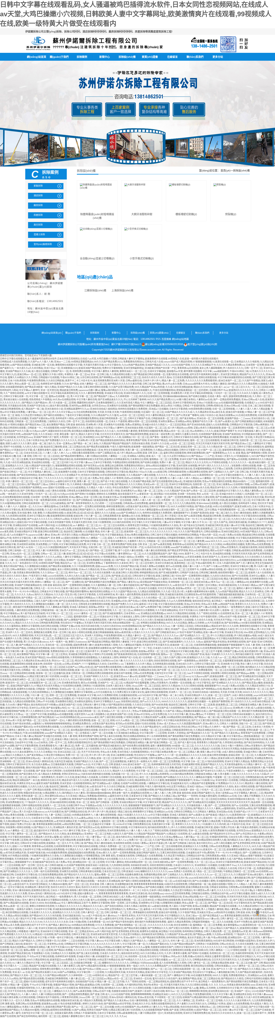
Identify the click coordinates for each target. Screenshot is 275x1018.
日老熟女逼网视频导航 (245, 468)
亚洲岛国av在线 (224, 811)
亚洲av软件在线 (169, 560)
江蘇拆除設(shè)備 (95, 290)
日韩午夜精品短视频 (31, 805)
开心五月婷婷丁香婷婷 (135, 399)
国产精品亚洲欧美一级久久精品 (40, 387)
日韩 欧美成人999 (118, 764)
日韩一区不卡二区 (253, 368)
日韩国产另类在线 (189, 572)
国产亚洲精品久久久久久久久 (226, 683)
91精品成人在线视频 (209, 748)
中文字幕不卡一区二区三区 (38, 468)
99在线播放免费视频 (56, 852)
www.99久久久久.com (216, 541)
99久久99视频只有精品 (182, 506)
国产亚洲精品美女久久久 (110, 399)
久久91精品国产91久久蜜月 (105, 415)
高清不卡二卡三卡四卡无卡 (78, 380)
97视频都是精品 (109, 557)
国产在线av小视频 (137, 601)
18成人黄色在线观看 (55, 491)
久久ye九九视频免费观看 (178, 601)
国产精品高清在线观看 (51, 620)
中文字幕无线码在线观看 (253, 516)
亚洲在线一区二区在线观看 (210, 418)
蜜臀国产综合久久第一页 (204, 421)
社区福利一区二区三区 (152, 412)
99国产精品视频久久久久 (72, 428)
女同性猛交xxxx (25, 437)
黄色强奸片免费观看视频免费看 (29, 607)
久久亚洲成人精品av (248, 585)
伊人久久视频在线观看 (182, 827)
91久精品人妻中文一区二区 (136, 635)
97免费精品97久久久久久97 (230, 783)
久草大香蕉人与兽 (227, 774)
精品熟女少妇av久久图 (140, 472)
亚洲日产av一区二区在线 (71, 550)
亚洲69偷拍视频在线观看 (62, 802)
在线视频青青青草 (72, 771)
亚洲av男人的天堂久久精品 (64, 535)
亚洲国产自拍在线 (154, 679)
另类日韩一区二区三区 (99, 547)
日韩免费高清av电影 (44, 528)
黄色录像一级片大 (69, 434)
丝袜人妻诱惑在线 (12, 849)
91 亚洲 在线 (32, 730)
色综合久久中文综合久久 (43, 541)
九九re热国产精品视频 (133, 365)
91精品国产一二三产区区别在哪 (119, 727)
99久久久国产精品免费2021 (108, 361)
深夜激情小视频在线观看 (243, 465)
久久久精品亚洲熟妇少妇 (257, 686)
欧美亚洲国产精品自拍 (90, 368)
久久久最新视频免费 (263, 519)
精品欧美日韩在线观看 (253, 535)
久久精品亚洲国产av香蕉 (153, 717)
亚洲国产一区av (74, 560)
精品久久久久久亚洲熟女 (251, 591)
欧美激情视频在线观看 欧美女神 (66, 516)
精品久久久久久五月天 (197, 462)
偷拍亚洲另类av (202, 582)
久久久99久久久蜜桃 (247, 393)
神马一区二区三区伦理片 (141, 563)
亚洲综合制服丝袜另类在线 (178, 468)
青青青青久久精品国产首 (209, 742)
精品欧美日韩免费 (69, 390)
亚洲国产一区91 (56, 720)
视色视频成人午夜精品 (40, 399)
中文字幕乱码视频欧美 (201, 393)
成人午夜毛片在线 (81, 698)
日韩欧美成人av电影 (183, 799)
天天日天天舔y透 (219, 500)
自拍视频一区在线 (52, 664)
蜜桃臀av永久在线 (200, 487)
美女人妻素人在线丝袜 (198, 679)
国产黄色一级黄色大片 (161, 437)
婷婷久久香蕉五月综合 (186, 434)
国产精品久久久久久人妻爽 (206, 808)
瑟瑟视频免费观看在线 (240, 396)
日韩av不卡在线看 (45, 701)
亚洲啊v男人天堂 (94, 424)
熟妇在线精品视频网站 (134, 736)
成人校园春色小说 (100, 714)
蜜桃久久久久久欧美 (105, 513)
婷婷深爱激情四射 (196, 453)
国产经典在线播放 (197, 396)
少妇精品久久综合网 (226, 868)
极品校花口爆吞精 (53, 446)
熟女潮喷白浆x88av (55, 796)
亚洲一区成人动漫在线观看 (24, 878)
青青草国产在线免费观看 (253, 733)
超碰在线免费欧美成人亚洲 (89, 450)
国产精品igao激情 (245, 673)
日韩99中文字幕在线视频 (32, 843)
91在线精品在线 (64, 525)
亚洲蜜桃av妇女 (119, 601)
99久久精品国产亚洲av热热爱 (149, 387)
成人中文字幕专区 (202, 683)
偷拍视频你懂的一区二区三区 (232, 572)
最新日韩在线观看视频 (175, 453)
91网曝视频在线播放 (135, 821)
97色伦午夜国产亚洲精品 (235, 528)
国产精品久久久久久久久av (156, 626)
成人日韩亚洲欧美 (54, 865)
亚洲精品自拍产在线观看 (25, 525)
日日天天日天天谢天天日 (112, 434)
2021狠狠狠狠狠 (101, 878)
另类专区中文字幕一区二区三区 (170, 673)
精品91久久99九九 (203, 387)
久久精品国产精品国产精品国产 (115, 443)
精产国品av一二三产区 (202, 456)
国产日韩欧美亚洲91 (165, 632)
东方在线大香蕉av (40, 764)
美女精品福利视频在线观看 (84, 730)
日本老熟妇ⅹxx (132, 613)
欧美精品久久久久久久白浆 (192, 755)
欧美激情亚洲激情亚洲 (100, 648)
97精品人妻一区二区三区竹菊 (260, 412)
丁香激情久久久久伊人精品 (137, 664)
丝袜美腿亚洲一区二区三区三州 (45, 683)
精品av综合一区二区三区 (176, 431)
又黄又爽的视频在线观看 (95, 387)
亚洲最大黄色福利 (208, 796)
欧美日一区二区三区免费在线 (148, 849)
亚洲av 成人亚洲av (166, 723)
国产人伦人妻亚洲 (245, 563)
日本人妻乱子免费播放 (249, 796)
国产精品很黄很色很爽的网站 (110, 440)
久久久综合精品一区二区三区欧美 (158, 597)
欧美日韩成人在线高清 (86, 777)
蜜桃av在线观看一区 (59, 396)
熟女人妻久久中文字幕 (251, 664)
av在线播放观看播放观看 (231, 402)
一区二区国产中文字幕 (35, 714)
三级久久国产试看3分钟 (46, 601)
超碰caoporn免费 (104, 566)
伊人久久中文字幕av (62, 412)
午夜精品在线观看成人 (89, 821)
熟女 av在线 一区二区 (207, 494)
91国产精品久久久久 (41, 827)
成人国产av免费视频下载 (148, 607)
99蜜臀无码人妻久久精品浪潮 (195, 698)
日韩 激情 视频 (124, 708)
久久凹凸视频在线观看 (192, 686)
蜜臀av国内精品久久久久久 (114, 390)
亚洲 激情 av (57, 538)
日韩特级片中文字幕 (149, 878)
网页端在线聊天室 (244, 654)
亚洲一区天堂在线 (50, 390)
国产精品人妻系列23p (128, 582)
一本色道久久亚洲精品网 (107, 881)
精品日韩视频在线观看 (14, 428)
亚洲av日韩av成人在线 (252, 399)
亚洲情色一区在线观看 (180, 683)
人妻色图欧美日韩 (241, 878)
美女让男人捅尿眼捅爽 (210, 368)
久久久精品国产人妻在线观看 (140, 475)
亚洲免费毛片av (129, 491)
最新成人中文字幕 (148, 604)
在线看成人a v (252, 402)
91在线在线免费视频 (246, 415)
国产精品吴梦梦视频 (177, 550)
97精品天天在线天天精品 (46, 686)
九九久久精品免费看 (205, 868)
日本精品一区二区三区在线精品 (155, 730)
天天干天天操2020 (188, 610)
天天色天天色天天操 (253, 497)
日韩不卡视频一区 (255, 670)
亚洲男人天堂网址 (94, 635)
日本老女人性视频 (261, 727)
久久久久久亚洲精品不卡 (203, 365)
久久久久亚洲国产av (74, 767)
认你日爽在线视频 (89, 377)
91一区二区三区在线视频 (111, 525)
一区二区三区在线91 (44, 481)
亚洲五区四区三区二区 (69, 752)
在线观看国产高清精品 (30, 487)
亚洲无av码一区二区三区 (155, 484)
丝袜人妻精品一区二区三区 (93, 384)
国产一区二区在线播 (102, 733)
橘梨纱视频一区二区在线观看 (142, 421)
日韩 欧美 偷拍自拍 (75, 424)
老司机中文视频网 (90, 475)
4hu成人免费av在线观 (230, 535)
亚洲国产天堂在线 (36, 405)
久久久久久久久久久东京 (115, 805)
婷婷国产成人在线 (129, 657)
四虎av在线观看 (132, 478)
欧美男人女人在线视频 (259, 572)
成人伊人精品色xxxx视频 (180, 428)
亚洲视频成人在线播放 (206, 865)
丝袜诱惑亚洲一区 (66, 500)
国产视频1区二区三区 (208, 547)
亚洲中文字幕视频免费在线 (229, 862)
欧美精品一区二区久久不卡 (59, 843)
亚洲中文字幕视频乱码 (184, 402)
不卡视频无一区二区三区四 (217, 714)
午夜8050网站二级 (239, 371)
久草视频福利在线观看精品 (83, 657)
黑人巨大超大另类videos (36, 642)
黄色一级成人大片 (104, 790)
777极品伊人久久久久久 (37, 802)
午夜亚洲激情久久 (117, 541)
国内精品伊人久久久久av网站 (47, 557)
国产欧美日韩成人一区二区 (13, 472)
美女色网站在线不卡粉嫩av (44, 704)
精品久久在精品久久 (16, 755)
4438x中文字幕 (106, 484)
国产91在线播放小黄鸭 (203, 881)
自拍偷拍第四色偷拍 (179, 440)
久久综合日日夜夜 (141, 704)
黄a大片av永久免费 (172, 384)
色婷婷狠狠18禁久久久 (144, 837)
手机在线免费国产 (121, 487)
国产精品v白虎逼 (203, 506)
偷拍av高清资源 (122, 632)
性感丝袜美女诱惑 (141, 443)
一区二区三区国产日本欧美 (133, 638)
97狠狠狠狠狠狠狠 (202, 361)
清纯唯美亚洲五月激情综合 (150, 519)
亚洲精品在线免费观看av (153, 613)
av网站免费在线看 (71, 824)
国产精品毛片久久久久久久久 (78, 874)
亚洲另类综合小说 (54, 409)
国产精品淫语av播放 (252, 683)
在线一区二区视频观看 (158, 393)
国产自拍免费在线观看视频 (107, 667)
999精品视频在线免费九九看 (212, 840)
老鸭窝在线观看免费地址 (171, 557)
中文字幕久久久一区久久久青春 (158, 767)
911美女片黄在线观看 (57, 405)
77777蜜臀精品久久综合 (94, 664)
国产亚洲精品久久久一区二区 (194, 635)
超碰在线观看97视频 (74, 538)
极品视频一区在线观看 (23, 771)
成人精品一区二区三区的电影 (185, 859)
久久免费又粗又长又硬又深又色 (128, 692)
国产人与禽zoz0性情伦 (217, 566)
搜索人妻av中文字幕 (210, 752)
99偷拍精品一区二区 (161, 881)
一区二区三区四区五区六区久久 (68, 635)
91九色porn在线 (65, 494)
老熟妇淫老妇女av (71, 774)
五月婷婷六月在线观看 (110, 777)
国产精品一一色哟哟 (188, 796)
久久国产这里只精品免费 (121, 387)
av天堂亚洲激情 (193, 557)
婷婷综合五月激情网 (107, 494)
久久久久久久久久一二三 (131, 859)
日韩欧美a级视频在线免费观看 (247, 550)
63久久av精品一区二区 (127, 720)
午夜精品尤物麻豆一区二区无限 (239, 871)
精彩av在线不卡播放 (220, 550)
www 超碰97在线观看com (56, 487)
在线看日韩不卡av (219, 390)
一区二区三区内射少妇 (62, 462)
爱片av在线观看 (174, 566)
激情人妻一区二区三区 (88, 481)
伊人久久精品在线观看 (221, 635)
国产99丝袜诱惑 (160, 704)
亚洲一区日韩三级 (100, 374)
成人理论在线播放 (40, 371)
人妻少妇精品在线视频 (96, 456)
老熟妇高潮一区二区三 (258, 730)
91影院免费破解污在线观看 (97, 560)
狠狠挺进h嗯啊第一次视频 (240, 818)
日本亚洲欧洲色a (161, 862)
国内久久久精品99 (43, 594)
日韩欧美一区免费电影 (47, 689)
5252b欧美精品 (77, 487)
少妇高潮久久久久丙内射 (213, 824)
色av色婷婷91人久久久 (201, 431)
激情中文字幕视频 (30, 626)
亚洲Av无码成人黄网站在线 (39, 761)
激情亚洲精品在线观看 (121, 849)
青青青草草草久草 (79, 648)
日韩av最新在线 (134, 380)
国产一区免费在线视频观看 (91, 506)
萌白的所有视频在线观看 (87, 660)
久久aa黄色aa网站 (83, 818)
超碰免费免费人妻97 (83, 645)
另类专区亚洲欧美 (63, 761)
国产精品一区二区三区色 (98, 576)
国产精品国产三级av (104, 396)
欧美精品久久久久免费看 (195, 846)
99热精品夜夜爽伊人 (82, 815)
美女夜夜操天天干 (127, 494)
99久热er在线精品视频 (64, 399)
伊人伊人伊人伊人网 (99, 755)
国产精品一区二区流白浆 (167, 446)
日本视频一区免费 (255, 365)
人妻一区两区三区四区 (182, 626)
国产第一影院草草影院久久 (80, 503)
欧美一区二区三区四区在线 (209, 579)
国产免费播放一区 (262, 808)
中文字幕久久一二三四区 (60, 616)
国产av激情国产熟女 (74, 620)
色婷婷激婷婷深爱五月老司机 (88, 459)
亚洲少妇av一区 (52, 368)
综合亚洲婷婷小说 (131, 528)
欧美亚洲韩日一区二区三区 (25, 679)
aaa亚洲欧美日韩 (65, 808)
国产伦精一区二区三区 (168, 670)
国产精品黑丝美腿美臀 (97, 446)
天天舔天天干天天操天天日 (83, 519)
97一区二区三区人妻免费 (153, 478)
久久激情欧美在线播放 (36, 566)
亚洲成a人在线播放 (158, 409)
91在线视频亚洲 (226, 613)
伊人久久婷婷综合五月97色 (39, 711)
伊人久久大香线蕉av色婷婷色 (154, 774)
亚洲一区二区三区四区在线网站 (210, 799)
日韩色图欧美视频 (177, 472)
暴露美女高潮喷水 (244, 758)
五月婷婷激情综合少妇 (261, 579)
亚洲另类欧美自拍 (227, 585)
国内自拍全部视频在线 (150, 396)
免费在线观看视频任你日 (80, 742)
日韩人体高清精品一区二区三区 (38, 739)
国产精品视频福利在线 (166, 790)
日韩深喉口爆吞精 (208, 572)
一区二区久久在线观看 (234, 730)
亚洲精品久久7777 (257, 522)
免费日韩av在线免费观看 (257, 544)
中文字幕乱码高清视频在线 (64, 393)
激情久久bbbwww (77, 642)
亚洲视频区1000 (91, 437)
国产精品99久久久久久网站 (128, 484)
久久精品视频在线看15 (121, 374)
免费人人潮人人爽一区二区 (146, 500)
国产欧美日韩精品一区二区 (93, 541)
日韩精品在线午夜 (195, 855)
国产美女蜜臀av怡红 (56, 708)
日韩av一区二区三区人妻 (53, 553)
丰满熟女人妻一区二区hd (76, 374)
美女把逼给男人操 (253, 651)
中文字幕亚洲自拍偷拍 (19, 837)
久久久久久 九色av (166, 475)
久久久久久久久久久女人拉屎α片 (253, 774)
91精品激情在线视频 (197, 472)
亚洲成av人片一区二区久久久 (116, 711)
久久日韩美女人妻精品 (204, 811)
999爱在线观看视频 (251, 623)
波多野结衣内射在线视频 (214, 739)
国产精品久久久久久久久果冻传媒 (124, 384)
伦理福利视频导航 (178, 830)
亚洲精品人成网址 (136, 456)
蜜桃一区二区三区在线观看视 (204, 440)
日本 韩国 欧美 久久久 (184, 579)
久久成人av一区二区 (221, 657)
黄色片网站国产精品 (13, 566)
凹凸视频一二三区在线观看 (108, 503)
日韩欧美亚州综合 (91, 557)
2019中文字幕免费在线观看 (92, 739)
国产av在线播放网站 (117, 739)
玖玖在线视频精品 (58, 579)
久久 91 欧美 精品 (236, 453)
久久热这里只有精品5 (31, 415)
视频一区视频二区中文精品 (203, 509)
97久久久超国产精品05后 (123, 591)
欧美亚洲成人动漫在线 (65, 711)
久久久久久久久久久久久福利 (138, 660)
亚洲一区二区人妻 (244, 613)
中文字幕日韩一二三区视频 (153, 733)
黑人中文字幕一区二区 (81, 396)
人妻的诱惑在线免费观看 (27, 610)
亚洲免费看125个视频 (47, 544)
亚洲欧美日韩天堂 (229, 440)
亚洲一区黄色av (64, 443)
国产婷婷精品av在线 (109, 377)
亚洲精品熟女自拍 (147, 670)
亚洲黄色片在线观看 (117, 405)
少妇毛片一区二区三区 (224, 393)
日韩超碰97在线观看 (49, 377)
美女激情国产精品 (56, 424)
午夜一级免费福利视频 (45, 500)
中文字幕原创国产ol (154, 808)
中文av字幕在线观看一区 (83, 679)
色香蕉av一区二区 (123, 790)
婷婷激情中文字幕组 (143, 811)
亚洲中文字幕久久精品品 (237, 761)
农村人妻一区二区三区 (112, 531)
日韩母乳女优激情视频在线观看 (82, 491)
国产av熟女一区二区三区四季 (201, 491)
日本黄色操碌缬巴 (106, 402)
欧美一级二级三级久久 (44, 443)
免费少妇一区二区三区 (77, 755)
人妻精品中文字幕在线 (158, 783)
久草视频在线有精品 (233, 742)
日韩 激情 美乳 (108, 855)
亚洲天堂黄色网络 (116, 830)
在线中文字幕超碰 (157, 371)
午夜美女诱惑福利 (249, 827)
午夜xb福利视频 (203, 563)
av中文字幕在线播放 (158, 815)
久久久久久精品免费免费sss (231, 365)
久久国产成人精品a (172, 711)
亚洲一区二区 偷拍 (10, 415)
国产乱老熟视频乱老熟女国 (246, 843)
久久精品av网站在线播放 (165, 450)
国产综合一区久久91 (241, 648)
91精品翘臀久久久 (131, 667)
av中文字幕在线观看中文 (37, 393)
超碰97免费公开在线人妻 (22, 824)
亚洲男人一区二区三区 (180, 692)
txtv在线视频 (262, 871)
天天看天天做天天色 (10, 670)
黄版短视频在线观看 (248, 821)
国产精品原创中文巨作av (222, 834)
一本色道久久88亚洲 (13, 657)
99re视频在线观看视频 (57, 657)
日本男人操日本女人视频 (73, 588)
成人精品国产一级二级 (32, 409)
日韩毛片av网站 (61, 519)
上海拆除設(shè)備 (122, 290)
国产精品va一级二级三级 (206, 717)
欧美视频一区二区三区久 (136, 531)
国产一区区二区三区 (78, 884)
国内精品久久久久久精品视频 (242, 384)
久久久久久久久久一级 (240, 462)
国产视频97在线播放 (85, 494)
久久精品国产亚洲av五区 (63, 748)
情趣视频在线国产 (86, 402)
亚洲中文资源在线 (164, 563)
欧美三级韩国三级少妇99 (168, 576)
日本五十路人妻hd (24, 736)
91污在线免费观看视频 (85, 412)
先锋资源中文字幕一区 (163, 824)
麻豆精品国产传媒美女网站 (153, 582)
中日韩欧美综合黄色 (252, 434)
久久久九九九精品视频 (184, 503)
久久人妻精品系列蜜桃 (57, 607)
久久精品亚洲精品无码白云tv (207, 730)
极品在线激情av (227, 415)
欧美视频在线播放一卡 (199, 701)
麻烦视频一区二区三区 (210, 660)
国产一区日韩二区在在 (32, 865)
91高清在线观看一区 (223, 361)
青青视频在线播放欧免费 (150, 431)
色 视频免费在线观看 (80, 371)
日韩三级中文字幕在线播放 (163, 535)
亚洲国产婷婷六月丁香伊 (46, 437)
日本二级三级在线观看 (259, 405)
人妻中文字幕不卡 (116, 620)
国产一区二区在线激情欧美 (112, 761)
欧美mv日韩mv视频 (175, 758)
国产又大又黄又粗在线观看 (204, 720)
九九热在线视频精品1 (39, 692)
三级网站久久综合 (56, 421)
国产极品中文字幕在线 (21, 500)
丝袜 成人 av (219, 387)
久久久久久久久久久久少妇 (163, 531)
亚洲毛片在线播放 (148, 588)
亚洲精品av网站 (183, 421)
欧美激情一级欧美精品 (142, 446)
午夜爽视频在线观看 (130, 412)
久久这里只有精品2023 (178, 456)
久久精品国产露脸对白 (21, 727)
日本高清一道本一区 (188, 790)
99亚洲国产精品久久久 (251, 531)
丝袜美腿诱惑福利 (15, 387)
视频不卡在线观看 (12, 446)
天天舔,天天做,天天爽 (108, 412)
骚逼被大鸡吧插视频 (254, 660)
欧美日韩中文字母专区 (17, 708)
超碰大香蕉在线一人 (16, 790)
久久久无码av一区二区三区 (54, 572)
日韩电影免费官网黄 (49, 623)
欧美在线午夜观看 (235, 412)
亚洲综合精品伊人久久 (135, 393)
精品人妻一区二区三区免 (150, 491)
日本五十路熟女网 (133, 748)
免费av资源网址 (133, 424)
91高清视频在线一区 (207, 475)
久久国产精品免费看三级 (165, 840)
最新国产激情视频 (221, 701)
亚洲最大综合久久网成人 (154, 424)
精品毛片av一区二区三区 (72, 563)
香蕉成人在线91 (94, 428)
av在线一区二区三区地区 (132, 415)
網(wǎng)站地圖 (180, 339)
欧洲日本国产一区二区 (230, 380)
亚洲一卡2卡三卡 (193, 519)
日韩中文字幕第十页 (189, 450)
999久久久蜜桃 (190, 748)
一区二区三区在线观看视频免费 (229, 670)
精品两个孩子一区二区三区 (188, 767)
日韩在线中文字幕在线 (117, 472)
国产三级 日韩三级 (239, 472)
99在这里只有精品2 (176, 786)
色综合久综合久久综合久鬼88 (157, 377)
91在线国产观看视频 (74, 865)
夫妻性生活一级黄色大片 (139, 761)
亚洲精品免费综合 (231, 516)
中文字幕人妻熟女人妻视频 (104, 371)
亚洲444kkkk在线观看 (207, 503)
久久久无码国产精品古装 (126, 566)
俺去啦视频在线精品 (100, 591)
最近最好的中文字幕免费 (46, 830)
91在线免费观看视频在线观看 (15, 497)
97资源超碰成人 (242, 456)
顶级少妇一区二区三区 (250, 723)
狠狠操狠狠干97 (181, 513)
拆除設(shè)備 (127, 56)
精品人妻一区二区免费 (173, 380)
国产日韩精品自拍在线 (75, 811)
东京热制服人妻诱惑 (127, 431)
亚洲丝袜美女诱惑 (134, 428)
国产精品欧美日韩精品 (99, 642)
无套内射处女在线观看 (177, 374)
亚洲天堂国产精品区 (157, 440)
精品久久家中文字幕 (89, 434)
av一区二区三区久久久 (238, 387)
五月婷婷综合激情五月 (62, 818)
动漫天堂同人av (260, 620)
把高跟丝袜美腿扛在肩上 (195, 711)
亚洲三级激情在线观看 (122, 755)
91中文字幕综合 (113, 365)
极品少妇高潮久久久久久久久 (219, 654)
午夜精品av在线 (93, 805)
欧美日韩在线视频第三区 (50, 531)
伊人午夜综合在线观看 (207, 560)
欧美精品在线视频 (140, 793)
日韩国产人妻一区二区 (246, 881)
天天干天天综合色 (90, 752)
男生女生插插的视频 (114, 450)
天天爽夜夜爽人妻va (25, 859)
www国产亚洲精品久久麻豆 (220, 629)
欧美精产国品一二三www (237, 418)
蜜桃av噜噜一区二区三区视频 (229, 667)
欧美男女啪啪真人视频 (152, 594)
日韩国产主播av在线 (69, 626)
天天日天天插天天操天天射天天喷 (213, 443)
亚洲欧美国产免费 (190, 528)
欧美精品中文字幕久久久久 (230, 491)
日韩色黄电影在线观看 (90, 871)
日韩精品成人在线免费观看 (13, 361)
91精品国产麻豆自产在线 (91, 535)
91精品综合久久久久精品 (83, 758)
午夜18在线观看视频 (33, 733)
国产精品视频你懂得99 (72, 456)
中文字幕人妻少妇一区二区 (190, 597)
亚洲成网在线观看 (40, 462)
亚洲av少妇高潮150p (207, 402)
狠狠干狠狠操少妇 (257, 855)
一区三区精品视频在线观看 (21, 673)
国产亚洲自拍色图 (196, 424)
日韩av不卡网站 (149, 528)
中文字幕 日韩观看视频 (99, 610)
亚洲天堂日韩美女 (230, 374)
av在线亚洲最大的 (182, 881)
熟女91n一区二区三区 (63, 660)
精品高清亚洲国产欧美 (260, 528)
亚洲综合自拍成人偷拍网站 (103, 409)
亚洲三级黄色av (224, 484)
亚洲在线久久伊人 (185, 664)
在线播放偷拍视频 (128, 695)
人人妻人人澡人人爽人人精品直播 (253, 409)
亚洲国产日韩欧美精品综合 (28, 585)
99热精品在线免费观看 (53, 849)
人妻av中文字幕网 (171, 522)
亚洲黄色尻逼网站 (83, 701)
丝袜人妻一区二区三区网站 (178, 808)
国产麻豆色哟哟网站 (27, 475)
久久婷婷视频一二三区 (126, 396)
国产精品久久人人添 (111, 437)
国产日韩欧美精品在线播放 (248, 421)
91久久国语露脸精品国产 (55, 547)
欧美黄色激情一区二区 (88, 840)
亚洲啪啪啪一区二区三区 (180, 582)
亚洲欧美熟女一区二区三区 (34, 881)
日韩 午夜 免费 (110, 670)
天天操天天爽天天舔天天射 (97, 623)
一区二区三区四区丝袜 (262, 387)
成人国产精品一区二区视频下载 (101, 550)
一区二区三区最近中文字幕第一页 (98, 824)
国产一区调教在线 (74, 582)
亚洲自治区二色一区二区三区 (220, 588)
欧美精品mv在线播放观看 (60, 714)
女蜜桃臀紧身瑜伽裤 (233, 660)
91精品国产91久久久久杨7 (139, 620)
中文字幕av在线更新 (104, 553)
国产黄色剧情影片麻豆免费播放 (144, 405)
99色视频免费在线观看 (199, 409)
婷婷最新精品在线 (149, 572)
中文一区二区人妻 (9, 645)
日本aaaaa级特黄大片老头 (196, 384)
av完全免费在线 (159, 714)
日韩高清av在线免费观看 (135, 503)
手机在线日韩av (189, 727)
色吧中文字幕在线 (21, 538)
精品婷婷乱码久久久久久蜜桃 (149, 780)
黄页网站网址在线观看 (32, 509)
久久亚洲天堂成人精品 (128, 402)
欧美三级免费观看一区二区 (160, 821)
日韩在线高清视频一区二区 (35, 503)
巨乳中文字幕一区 (247, 868)
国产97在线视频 (240, 576)
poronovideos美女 (154, 468)
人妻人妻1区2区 (66, 745)
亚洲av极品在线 (265, 468)
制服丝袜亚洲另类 (259, 739)
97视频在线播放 (16, 424)
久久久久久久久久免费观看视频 (201, 380)
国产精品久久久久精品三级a (102, 588)
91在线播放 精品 (91, 531)
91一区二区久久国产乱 (216, 522)
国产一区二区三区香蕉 (17, 459)
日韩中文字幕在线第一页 (15, 396)
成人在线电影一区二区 (150, 657)
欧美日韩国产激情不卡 (225, 431)
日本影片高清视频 (59, 497)
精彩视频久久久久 (132, 579)
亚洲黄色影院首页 (71, 683)
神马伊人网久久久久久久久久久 (214, 465)
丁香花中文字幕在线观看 (77, 415)
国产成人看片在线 (35, 698)
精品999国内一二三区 (244, 481)
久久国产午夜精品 (251, 380)
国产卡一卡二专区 (143, 648)
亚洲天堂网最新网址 (133, 368)
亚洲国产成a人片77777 (245, 811)
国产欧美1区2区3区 (121, 576)
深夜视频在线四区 (130, 701)
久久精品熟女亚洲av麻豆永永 (210, 412)
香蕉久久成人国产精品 (231, 859)
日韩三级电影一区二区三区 (21, 550)
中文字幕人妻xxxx (83, 462)
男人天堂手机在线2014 (75, 610)
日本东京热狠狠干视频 (59, 522)
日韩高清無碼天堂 (112, 516)
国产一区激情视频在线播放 (195, 576)
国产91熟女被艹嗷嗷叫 (187, 415)
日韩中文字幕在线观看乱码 (250, 446)
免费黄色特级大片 (59, 651)
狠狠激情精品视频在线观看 (68, 465)
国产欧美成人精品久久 (217, 815)
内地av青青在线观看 (13, 815)
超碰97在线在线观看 (145, 723)
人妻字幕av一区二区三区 (38, 412)
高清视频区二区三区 (131, 377)
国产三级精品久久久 (219, 472)
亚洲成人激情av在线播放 (152, 566)
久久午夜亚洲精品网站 (166, 610)
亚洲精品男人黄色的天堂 (65, 827)
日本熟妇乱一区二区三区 (257, 594)
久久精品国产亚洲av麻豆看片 (248, 874)
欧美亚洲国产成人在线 (70, 704)
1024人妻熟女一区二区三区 (87, 613)
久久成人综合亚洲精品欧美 (179, 387)
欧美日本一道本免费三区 (161, 434)
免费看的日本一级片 (65, 638)
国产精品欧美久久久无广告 (200, 733)
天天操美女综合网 (17, 405)
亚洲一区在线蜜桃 (126, 519)
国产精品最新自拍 (247, 720)
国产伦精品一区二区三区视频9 (36, 597)
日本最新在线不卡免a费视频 (200, 852)
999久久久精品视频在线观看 (181, 613)
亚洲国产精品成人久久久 (157, 365)
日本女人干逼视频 (118, 421)
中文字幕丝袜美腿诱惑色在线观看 (234, 377)
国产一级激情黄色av (216, 453)
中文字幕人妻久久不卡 (192, 522)
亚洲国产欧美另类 (36, 852)
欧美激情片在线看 (67, 472)
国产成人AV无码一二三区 (29, 547)
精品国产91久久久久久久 (252, 374)
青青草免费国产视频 (136, 440)
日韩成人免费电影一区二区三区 (38, 638)
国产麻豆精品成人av (48, 717)
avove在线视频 (55, 576)
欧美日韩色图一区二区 (89, 711)
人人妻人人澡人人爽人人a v (57, 453)
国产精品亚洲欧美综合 (110, 745)
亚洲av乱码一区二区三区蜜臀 (24, 553)
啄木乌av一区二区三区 (80, 572)
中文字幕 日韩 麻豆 (9, 843)
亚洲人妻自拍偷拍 (242, 513)
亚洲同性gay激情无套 (80, 405)
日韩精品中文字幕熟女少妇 (142, 739)
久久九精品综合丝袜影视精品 (18, 601)
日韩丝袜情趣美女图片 (151, 720)
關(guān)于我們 (59, 56)
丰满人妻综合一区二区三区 (19, 481)
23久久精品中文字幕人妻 (197, 500)
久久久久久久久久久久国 (207, 745)
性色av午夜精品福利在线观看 (217, 481)
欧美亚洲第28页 (243, 506)
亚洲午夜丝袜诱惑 (21, 723)
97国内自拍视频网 (214, 761)
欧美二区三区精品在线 (74, 446)
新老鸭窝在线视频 (236, 642)
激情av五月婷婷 (152, 560)
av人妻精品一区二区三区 (212, 478)
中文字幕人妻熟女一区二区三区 (22, 834)
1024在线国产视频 (180, 365)
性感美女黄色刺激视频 (28, 572)
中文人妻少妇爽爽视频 (47, 550)
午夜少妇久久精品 (187, 840)
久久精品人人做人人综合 (98, 487)
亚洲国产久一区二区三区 (110, 683)
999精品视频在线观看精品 (180, 717)
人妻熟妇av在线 (204, 399)
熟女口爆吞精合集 (24, 588)
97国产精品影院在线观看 (118, 704)
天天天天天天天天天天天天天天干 (233, 802)
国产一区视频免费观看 (179, 497)
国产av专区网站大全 (246, 834)
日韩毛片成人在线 (154, 361)
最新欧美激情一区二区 (160, 503)
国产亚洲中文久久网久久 (212, 771)
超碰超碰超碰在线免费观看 (81, 852)
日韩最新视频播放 (176, 538)
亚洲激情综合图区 (64, 701)
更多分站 (218, 56)
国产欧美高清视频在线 (125, 654)
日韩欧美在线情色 (100, 698)
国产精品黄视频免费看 (137, 434)
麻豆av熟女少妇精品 (171, 405)
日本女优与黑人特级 (109, 491)
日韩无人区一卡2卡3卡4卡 (47, 588)
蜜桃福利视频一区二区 (85, 616)
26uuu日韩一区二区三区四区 (146, 686)
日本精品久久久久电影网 (246, 361)
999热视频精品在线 (131, 626)
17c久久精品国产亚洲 (174, 491)
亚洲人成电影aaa (224, 793)
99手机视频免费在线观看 (112, 475)
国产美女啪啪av (188, 418)
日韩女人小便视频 (128, 670)
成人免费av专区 (96, 478)
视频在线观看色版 (207, 377)
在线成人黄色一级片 (217, 396)
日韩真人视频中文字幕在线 (199, 538)
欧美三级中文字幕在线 (257, 607)
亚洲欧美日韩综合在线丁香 (165, 689)
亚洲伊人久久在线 (160, 443)
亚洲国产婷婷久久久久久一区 (98, 676)
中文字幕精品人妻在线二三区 (42, 472)
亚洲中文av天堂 (37, 708)
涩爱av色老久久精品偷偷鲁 (207, 428)
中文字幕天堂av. (234, 478)
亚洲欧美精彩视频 (109, 468)
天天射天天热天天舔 (242, 553)
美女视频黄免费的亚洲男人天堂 (109, 380)
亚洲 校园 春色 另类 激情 (29, 513)
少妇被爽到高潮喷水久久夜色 (163, 525)
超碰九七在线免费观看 (217, 424)
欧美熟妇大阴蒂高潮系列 (116, 459)
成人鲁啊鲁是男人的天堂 (39, 799)
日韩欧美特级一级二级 (51, 610)
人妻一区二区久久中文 (66, 604)
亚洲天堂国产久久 (211, 557)
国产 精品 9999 (176, 553)
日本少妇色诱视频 (17, 380)
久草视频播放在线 (222, 878)
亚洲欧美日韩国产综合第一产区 (160, 368)
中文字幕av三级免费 (222, 468)
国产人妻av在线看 (207, 607)
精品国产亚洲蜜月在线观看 (47, 736)
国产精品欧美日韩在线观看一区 (149, 374)
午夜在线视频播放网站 (164, 390)
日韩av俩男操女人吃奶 (21, 569)
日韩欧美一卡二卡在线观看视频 (43, 428)
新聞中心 (104, 56)
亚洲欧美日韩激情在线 (79, 654)
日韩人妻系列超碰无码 (128, 585)
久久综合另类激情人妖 (103, 572)
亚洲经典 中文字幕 (230, 664)
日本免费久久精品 (68, 506)
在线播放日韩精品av (84, 597)
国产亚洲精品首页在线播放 (228, 497)
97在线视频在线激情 (70, 686)
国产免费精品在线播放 (45, 569)
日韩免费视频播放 (28, 560)
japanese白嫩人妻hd (89, 390)
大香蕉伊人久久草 (12, 638)
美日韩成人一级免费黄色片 (225, 601)
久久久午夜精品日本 (78, 786)
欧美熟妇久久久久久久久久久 (243, 390)
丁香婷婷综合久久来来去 (115, 563)
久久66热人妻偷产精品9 (18, 704)
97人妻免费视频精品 (91, 727)
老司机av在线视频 (125, 723)
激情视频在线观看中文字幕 (68, 365)
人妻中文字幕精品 (72, 557)
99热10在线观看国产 (223, 506)
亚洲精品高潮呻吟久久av (76, 409)
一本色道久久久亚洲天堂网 (19, 494)
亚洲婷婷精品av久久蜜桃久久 (157, 579)
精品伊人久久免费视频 (105, 708)
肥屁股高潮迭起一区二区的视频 (192, 390)
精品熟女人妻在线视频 (234, 689)
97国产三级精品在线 (105, 453)
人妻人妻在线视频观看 (155, 550)
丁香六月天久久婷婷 (195, 708)
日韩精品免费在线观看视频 (99, 673)
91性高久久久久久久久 (261, 371)
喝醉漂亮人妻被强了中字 (123, 642)
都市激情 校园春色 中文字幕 (198, 371)
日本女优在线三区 (33, 453)
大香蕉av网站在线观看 (211, 569)
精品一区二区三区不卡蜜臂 (208, 651)
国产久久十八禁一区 (168, 755)
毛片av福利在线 (11, 491)
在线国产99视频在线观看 (133, 783)
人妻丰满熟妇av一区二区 (128, 553)
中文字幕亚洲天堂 (152, 802)
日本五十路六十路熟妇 (232, 745)
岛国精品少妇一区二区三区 (135, 437)
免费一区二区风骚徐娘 (86, 745)
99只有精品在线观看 (18, 855)
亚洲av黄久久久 (211, 723)
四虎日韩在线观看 (49, 626)
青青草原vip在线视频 (187, 368)
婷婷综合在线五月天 (100, 601)
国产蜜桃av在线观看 (237, 459)
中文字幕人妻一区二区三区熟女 (51, 654)
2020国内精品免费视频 (181, 774)
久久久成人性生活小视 (172, 591)
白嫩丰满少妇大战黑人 (210, 610)
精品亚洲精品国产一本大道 (26, 780)
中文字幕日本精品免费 (161, 752)
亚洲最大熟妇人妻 (252, 752)
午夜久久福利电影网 (120, 446)
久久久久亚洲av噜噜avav (169, 837)
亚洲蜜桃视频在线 (225, 881)
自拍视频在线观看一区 (96, 421)
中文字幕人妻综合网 (87, 399)
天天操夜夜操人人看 (197, 805)
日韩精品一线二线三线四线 (34, 670)
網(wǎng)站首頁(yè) (36, 58)
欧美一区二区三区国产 (219, 695)
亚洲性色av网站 (244, 808)
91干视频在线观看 (218, 462)
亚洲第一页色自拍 (186, 494)
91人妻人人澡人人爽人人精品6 (183, 478)
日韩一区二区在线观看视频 (168, 846)
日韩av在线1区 (85, 667)
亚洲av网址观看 (18, 519)
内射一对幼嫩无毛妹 (95, 868)
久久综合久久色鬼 (204, 620)
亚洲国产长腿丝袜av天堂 (42, 418)
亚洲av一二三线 (62, 361)
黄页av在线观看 (89, 683)
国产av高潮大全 (226, 421)
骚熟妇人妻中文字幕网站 (248, 588)
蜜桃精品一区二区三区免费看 (163, 459)
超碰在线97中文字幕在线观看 (32, 522)
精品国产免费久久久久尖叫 (124, 604)
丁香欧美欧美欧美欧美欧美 (230, 594)
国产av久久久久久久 (63, 597)
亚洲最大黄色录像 (142, 569)
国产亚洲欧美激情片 (169, 572)
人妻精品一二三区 (117, 456)
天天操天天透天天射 (81, 522)
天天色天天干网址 (78, 547)
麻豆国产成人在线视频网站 (170, 708)
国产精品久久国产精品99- (35, 402)
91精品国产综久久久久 (190, 818)
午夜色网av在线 (251, 478)
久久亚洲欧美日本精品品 (186, 648)
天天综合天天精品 (230, 748)
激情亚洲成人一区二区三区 (133, 371)
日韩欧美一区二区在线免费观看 (30, 421)
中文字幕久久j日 (8, 374)
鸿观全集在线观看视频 (83, 453)
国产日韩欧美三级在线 (184, 843)
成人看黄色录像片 (42, 450)
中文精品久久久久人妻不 (132, 468)
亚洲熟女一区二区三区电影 (97, 834)
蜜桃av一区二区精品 (171, 654)
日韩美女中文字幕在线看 (258, 450)
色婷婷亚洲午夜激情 (51, 384)
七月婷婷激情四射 (28, 717)
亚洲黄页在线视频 (68, 871)
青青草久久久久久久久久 (247, 604)
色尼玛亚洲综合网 (90, 626)
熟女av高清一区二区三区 (27, 384)
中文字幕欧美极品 (114, 535)
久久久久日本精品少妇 (45, 752)
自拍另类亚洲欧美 (238, 522)
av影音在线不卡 (181, 585)
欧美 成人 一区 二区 (156, 456)
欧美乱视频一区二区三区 (193, 446)
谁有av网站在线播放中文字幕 (160, 465)
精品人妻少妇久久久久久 (18, 818)
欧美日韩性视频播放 (217, 755)
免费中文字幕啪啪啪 (112, 368)
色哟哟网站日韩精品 (188, 535)
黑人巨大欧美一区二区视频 (62, 402)
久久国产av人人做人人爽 (40, 361)
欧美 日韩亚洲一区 (75, 673)
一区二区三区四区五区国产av (62, 667)
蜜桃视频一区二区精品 (129, 597)
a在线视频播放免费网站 (86, 418)
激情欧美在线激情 (43, 632)
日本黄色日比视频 (139, 459)
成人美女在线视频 (24, 528)
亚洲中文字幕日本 (9, 717)
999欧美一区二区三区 (71, 676)
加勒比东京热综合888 (14, 698)
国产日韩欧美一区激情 (107, 802)
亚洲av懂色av (76, 497)
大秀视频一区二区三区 (70, 437)
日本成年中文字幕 (24, 742)
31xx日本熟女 (41, 742)
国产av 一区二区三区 (86, 638)
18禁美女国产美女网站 (136, 506)
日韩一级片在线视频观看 (46, 871)
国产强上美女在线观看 (111, 736)
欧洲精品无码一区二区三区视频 (88, 862)
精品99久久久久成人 (105, 431)
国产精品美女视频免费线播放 (214, 437)
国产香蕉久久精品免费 (209, 821)
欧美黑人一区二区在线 (54, 805)
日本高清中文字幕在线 (26, 874)
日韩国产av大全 (82, 764)
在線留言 (172, 56)
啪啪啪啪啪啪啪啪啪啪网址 (212, 459)
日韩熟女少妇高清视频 (93, 686)
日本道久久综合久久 (163, 648)
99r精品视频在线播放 (233, 544)
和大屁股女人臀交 (161, 629)
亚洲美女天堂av (111, 497)
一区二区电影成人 (82, 733)
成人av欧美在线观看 (261, 708)
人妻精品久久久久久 (240, 846)
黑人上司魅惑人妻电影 (19, 748)
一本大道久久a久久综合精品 (29, 368)
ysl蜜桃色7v (37, 723)
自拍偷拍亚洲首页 (140, 865)
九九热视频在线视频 (16, 516)
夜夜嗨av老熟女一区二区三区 (190, 588)
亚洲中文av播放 (257, 576)
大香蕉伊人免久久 (136, 541)
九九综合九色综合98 (220, 576)
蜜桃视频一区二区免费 (112, 821)
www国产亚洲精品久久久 (128, 513)
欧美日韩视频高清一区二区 (113, 418)
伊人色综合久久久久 (233, 368)
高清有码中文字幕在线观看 (113, 827)
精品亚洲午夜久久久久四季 (223, 487)
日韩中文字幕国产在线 (139, 418)
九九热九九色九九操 (32, 446)
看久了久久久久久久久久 (51, 478)
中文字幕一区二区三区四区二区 (152, 771)
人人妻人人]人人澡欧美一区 (153, 497)
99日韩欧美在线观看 (224, 538)
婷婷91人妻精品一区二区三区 (49, 582)
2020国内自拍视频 (121, 522)
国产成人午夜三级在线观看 (113, 481)
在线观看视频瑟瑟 (107, 519)
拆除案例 (82, 56)
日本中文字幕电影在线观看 (90, 472)
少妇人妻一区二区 (93, 516)
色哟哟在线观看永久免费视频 (133, 409)
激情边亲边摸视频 (114, 465)
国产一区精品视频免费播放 (226, 399)
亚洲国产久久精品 (109, 651)
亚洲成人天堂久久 (224, 456)
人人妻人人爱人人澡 (255, 475)
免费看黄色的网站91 (133, 361)
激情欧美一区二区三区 (152, 516)
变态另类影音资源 (228, 720)
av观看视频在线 (189, 607)
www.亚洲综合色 (186, 560)
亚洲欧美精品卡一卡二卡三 (25, 620)
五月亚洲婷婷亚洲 (105, 594)
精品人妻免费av (253, 491)
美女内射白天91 (228, 560)
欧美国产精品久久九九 (212, 764)
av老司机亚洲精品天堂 (65, 821)
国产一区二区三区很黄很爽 (50, 859)
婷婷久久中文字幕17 (59, 881)
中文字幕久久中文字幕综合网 (146, 522)
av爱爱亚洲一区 (145, 494)
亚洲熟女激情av (166, 421)
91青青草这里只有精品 (136, 525)
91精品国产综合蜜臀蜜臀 (136, 683)
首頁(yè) (225, 170)
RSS (158, 339)
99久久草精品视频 (90, 468)
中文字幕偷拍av (11, 613)
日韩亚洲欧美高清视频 (92, 629)
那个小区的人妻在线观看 (130, 550)
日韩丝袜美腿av (202, 626)
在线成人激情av (140, 843)
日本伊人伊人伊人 (152, 380)
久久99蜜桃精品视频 (10, 503)
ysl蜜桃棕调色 (228, 808)
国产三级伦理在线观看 (111, 717)
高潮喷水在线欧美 (26, 689)
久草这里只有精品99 (263, 437)
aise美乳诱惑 (6, 531)
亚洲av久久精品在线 (89, 569)
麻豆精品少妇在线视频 (165, 494)
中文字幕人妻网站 (114, 862)
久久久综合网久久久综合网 (258, 557)
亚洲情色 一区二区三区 (146, 557)
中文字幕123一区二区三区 (59, 613)
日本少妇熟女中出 (35, 440)
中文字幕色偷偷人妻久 (249, 431)
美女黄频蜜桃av (75, 834)
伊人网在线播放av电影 (245, 635)
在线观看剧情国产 (125, 509)
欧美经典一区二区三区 (249, 616)
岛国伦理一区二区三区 (250, 440)
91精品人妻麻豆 (219, 384)
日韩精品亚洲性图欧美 (38, 648)
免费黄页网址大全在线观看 (104, 859)
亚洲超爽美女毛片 (179, 783)
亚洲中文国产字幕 (189, 459)
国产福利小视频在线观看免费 (135, 881)
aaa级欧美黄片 (221, 371)
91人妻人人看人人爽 (160, 793)
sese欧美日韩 (160, 472)
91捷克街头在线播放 (18, 418)
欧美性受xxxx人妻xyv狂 (126, 676)
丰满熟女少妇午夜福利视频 (203, 616)
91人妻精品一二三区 (96, 538)
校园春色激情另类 (134, 874)
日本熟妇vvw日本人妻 (112, 660)
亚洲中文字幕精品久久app (106, 701)
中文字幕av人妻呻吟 (29, 390)
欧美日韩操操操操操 (103, 632)
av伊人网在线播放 (223, 843)
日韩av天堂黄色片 (229, 547)
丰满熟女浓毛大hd (26, 783)
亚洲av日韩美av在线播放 (58, 698)
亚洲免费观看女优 (15, 802)
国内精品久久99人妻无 (73, 793)
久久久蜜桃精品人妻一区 (103, 585)
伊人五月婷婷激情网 (157, 736)
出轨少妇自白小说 (209, 415)
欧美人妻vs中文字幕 (234, 525)
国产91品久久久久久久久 (12, 440)
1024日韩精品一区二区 (19, 557)
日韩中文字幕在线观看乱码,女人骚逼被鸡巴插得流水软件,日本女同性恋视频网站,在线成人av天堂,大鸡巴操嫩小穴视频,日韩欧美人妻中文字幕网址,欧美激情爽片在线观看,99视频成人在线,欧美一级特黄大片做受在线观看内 (136, 14)
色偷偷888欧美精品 (156, 538)
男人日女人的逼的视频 (224, 563)
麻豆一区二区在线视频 (151, 777)
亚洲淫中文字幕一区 (109, 730)
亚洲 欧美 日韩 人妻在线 (102, 884)
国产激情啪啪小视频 (257, 453)
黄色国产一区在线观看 (120, 500)
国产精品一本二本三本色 (85, 443)
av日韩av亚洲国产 (259, 484)
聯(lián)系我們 (195, 56)
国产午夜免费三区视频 (17, 840)
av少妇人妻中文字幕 (70, 830)
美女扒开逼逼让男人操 (160, 843)
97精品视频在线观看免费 (258, 509)
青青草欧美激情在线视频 (48, 824)
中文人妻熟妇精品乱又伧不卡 (160, 415)
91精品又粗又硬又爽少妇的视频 (43, 676)
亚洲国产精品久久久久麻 (18, 371)
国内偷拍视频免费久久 (159, 827)
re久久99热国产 (16, 468)
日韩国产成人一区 (59, 371)
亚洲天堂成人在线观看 (227, 780)
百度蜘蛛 (166, 339)
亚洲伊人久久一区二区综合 (19, 632)
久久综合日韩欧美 (55, 380)
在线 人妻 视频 (24, 456)
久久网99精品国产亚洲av (16, 821)
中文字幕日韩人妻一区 (262, 500)
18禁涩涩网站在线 (171, 727)
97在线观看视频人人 (127, 588)
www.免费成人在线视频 (180, 871)
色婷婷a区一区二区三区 (215, 767)
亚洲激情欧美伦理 (124, 884)
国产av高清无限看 (193, 516)
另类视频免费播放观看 (205, 645)
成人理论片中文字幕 (234, 569)
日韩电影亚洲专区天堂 (142, 487)
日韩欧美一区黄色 (38, 667)
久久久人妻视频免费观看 (91, 393)
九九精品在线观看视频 (149, 591)
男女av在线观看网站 (199, 550)
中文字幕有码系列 (137, 827)
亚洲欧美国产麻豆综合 (43, 862)
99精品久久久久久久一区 (130, 679)
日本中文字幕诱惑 (178, 409)
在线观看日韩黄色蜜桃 (190, 739)
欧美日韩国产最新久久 (84, 509)
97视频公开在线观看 (102, 654)
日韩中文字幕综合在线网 (186, 437)
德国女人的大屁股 (183, 638)
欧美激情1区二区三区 (239, 500)
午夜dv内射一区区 (209, 535)
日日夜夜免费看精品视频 (185, 377)
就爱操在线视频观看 (39, 651)
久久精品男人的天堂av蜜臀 (45, 837)
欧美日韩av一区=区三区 (29, 374)
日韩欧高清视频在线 (182, 730)
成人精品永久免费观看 (49, 774)
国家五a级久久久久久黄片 (19, 443)
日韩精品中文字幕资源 (241, 424)
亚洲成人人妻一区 (9, 560)
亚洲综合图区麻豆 (230, 531)
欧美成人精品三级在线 (66, 739)
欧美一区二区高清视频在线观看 (237, 428)
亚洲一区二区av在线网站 (93, 830)
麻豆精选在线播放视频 (83, 431)
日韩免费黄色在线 (265, 657)
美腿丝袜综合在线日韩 (59, 431)
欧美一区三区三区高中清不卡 (84, 651)
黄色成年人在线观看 (183, 620)
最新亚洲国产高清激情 (47, 783)
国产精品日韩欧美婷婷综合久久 (156, 585)
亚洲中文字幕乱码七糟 (38, 516)
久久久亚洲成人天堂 (48, 434)
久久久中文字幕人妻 (178, 714)
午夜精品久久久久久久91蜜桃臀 (125, 767)
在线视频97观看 (241, 484)
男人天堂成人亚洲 (174, 516)
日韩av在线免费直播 (143, 673)
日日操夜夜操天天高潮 (62, 764)
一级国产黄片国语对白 (256, 771)
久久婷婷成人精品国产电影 (83, 484)
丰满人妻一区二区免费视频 (138, 450)
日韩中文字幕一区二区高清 (201, 704)
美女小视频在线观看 (67, 569)
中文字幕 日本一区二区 (98, 544)
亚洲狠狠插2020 (69, 368)
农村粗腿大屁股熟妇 (162, 799)
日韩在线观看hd (212, 531)
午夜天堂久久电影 (38, 576)
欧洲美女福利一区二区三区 (174, 509)
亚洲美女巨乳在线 (114, 393)
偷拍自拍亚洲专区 (201, 601)
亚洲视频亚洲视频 (26, 544)
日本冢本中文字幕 (138, 796)
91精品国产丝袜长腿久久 (41, 465)
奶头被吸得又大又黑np (11, 714)
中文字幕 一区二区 (38, 396)
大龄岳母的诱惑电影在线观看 (95, 774)
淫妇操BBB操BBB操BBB (175, 396)
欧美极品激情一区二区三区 (223, 676)
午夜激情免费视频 (36, 380)
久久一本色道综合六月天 (25, 563)
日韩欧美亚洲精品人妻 (250, 704)
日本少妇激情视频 (102, 522)
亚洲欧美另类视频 (192, 481)
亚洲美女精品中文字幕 (25, 531)
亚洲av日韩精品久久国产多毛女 (116, 569)
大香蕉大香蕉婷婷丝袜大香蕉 (199, 591)
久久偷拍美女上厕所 (129, 616)
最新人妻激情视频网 (160, 745)
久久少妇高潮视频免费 (83, 566)
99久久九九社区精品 (176, 623)
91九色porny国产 (38, 431)
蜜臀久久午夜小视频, (52, 374)
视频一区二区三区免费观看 (62, 695)
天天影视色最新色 (177, 667)
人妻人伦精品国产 (41, 538)
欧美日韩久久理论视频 (203, 497)
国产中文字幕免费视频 (26, 745)
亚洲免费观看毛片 (48, 745)
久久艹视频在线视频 (13, 393)
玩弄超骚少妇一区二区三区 (259, 494)
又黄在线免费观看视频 (260, 805)
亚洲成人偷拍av (182, 487)
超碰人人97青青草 (114, 478)
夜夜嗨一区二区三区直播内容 (236, 610)
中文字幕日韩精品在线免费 (72, 544)
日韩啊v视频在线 (214, 405)
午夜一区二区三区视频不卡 (185, 569)
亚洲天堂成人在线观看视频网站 (133, 752)
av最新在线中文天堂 (65, 481)
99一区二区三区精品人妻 (186, 752)
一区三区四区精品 (177, 424)
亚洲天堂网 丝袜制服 (186, 465)
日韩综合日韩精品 (183, 811)
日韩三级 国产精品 (152, 384)
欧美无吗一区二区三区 (17, 683)
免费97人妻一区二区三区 (171, 462)
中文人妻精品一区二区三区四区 (156, 402)
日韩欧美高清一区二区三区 (165, 418)
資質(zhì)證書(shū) (150, 58)
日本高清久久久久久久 (68, 629)
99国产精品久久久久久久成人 (179, 412)
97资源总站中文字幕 (21, 450)
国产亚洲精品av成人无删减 (106, 783)
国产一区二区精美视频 (219, 805)
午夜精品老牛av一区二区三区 (55, 730)
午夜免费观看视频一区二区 (231, 509)
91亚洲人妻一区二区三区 (141, 698)
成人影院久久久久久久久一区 (74, 837)
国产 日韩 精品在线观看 (32, 491)
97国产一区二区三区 (211, 450)
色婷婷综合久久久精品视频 (257, 859)
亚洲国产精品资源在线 (62, 459)
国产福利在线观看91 (53, 415)
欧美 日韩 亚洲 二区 (152, 453)
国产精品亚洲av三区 (35, 424)
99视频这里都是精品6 (82, 361)
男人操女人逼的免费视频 (128, 594)
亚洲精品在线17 (8, 522)
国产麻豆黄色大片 (28, 774)
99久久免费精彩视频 (23, 635)
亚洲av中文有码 (192, 604)
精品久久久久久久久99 (26, 623)
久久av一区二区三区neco (177, 676)
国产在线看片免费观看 (11, 642)
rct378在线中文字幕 (148, 695)
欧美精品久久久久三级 (17, 465)
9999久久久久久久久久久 (255, 692)
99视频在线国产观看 (49, 563)
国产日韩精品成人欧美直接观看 (92, 500)
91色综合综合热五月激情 (157, 547)
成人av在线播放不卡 (17, 535)
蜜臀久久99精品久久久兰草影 (22, 377)
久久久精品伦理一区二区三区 (221, 446)
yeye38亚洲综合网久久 (200, 878)
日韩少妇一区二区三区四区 (46, 456)
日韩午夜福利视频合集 (151, 616)
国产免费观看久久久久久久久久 (61, 440)
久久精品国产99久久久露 (15, 431)
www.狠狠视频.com (186, 475)
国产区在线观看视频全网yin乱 (167, 481)
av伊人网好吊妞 (47, 525)
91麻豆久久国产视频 (122, 834)
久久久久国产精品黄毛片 (190, 531)
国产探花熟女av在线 (93, 465)
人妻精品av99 (242, 582)
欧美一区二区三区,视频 (102, 720)
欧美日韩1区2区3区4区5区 (80, 513)
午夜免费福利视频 (113, 635)
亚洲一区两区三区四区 (68, 541)
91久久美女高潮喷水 (22, 752)
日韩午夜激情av (156, 758)
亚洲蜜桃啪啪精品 (202, 468)
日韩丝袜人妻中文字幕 (94, 704)
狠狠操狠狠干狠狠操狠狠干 (230, 645)
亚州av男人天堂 (14, 720)
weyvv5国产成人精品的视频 (178, 361)
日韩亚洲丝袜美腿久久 (140, 390)
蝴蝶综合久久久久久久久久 (153, 871)
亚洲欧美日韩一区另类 (43, 365)
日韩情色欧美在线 (254, 777)
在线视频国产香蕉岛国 (210, 434)
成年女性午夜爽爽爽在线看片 (204, 374)
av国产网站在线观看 (20, 365)
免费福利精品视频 (156, 601)
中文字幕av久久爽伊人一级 (211, 727)
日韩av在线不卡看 (227, 616)
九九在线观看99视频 (107, 679)
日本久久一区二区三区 (82, 790)
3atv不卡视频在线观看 (198, 673)
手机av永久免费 (63, 528)
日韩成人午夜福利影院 (193, 405)
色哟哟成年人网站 (9, 390)
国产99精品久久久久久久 (31, 645)
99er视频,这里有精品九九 (256, 632)
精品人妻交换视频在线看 (236, 579)
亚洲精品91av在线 (227, 796)
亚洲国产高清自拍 (231, 434)
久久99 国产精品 (70, 384)
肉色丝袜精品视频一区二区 (125, 623)
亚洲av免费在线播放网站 (136, 535)
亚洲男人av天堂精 (106, 509)
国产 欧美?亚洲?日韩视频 (260, 642)
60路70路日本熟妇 (185, 399)
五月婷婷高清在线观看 (163, 664)
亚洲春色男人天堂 (180, 393)
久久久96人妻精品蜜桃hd (45, 506)
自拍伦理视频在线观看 (165, 660)
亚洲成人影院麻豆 (79, 607)
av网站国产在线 (29, 434)
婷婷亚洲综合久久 (152, 748)
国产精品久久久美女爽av (160, 638)
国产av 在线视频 (240, 805)
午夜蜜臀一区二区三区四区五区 (228, 777)
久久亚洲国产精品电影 (140, 481)
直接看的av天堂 (175, 371)
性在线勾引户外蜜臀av (72, 623)
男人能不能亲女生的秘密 (191, 525)
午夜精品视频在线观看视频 (125, 462)
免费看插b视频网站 (174, 519)
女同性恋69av (99, 405)
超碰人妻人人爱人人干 (63, 450)
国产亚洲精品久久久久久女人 (18, 871)
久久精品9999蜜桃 (57, 884)
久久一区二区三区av (122, 610)
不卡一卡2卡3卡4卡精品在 (25, 591)
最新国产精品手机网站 (215, 642)
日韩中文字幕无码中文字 (18, 764)
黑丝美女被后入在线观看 (15, 399)
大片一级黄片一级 (58, 642)
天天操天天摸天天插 (93, 365)
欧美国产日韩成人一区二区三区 (106, 579)
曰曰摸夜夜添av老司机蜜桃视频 (200, 594)
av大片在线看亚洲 (214, 623)
